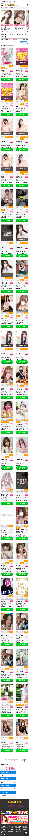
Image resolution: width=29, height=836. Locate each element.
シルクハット (4, 76)
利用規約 (20, 805)
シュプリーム (19, 748)
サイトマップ (9, 805)
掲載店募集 (22, 806)
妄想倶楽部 (4, 218)
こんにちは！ (24, 4)
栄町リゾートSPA (20, 642)
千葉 (2, 775)
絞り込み (24, 42)
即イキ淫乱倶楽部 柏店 (22, 536)
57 (25, 760)
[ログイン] (27, 5)
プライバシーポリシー (8, 806)
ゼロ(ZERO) (19, 324)
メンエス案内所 (5, 677)
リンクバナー (16, 806)
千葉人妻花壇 (19, 606)
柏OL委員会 (4, 500)
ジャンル (3, 788)
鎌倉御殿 (18, 112)
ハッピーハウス (5, 642)
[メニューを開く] (2, 4)
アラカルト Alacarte (6, 430)
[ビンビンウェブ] (1, 7)
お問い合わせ (14, 808)
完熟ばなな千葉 (20, 430)
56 (23, 760)
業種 (2, 782)
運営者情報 (15, 805)
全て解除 (25, 40)
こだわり (3, 795)
